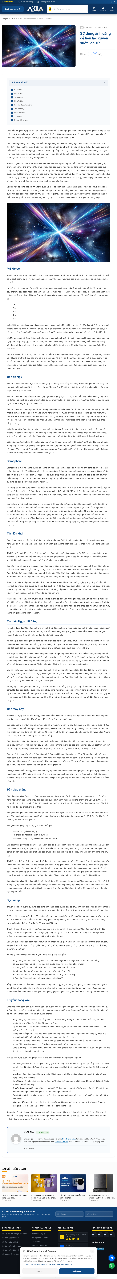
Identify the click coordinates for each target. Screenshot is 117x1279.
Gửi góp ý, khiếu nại (39, 1245)
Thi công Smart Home (47, 2)
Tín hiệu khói (18, 101)
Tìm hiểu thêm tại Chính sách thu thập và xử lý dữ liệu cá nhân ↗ (47, 1264)
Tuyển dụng (36, 1241)
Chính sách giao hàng (13, 1246)
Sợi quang (18, 116)
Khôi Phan (29, 1132)
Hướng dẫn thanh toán (13, 1238)
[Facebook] (94, 1234)
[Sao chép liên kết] (100, 54)
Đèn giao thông (19, 112)
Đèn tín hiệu (18, 93)
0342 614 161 (8, 2)
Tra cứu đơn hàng (26, 2)
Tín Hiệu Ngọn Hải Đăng (23, 105)
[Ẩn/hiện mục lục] (104, 82)
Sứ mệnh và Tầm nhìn (40, 1238)
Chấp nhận (76, 1271)
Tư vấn (13, 19)
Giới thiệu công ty (38, 1234)
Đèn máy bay (19, 109)
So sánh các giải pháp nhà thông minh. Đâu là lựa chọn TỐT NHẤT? (43, 1196)
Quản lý (40, 1271)
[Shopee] (112, 1234)
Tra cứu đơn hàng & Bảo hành (16, 1234)
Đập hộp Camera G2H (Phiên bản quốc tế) (72, 1196)
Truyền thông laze (21, 120)
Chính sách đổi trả (11, 1242)
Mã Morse (18, 90)
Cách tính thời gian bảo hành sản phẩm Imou (14, 1196)
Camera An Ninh (61, 1142)
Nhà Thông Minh (69, 1139)
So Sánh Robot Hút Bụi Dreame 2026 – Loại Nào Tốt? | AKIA (102, 1196)
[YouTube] (100, 1234)
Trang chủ (5, 19)
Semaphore (18, 97)
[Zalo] (106, 1234)
